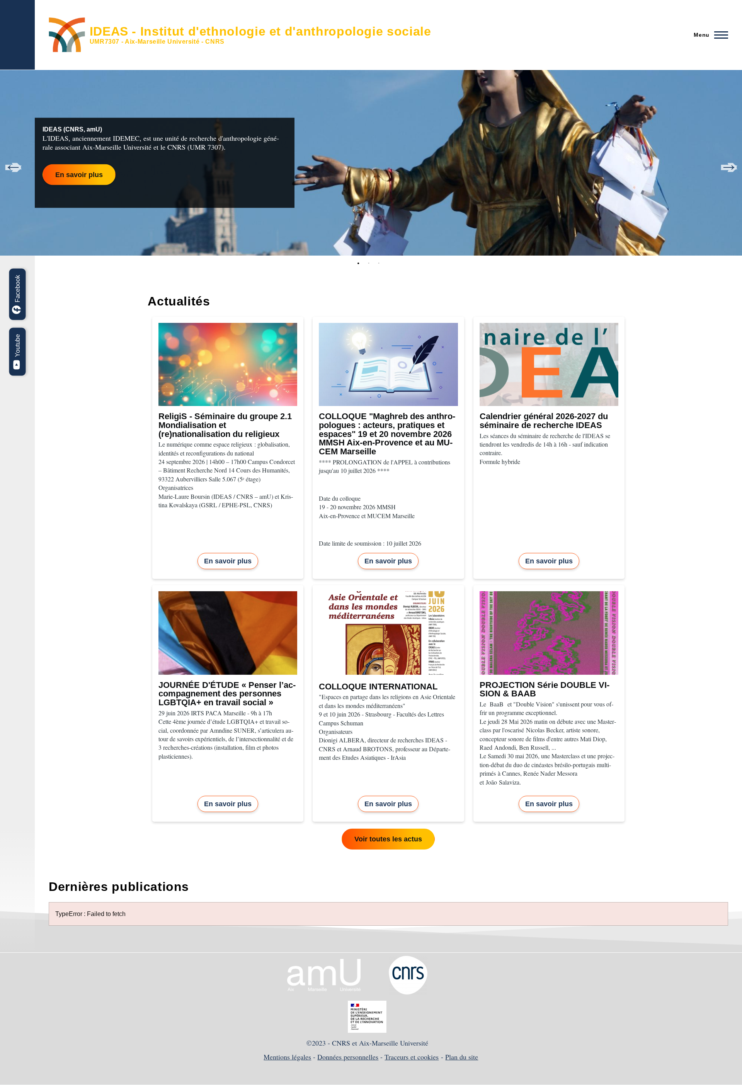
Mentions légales (287, 1056)
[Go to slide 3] (380, 263)
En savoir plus (79, 174)
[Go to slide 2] (370, 263)
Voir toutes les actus (388, 839)
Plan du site (461, 1056)
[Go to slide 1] (360, 263)
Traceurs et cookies (412, 1056)
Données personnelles (347, 1056)
